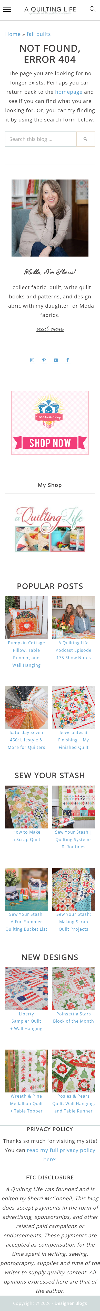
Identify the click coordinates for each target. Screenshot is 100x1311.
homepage (69, 91)
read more (50, 329)
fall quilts (39, 34)
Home (13, 34)
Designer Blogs (71, 1303)
